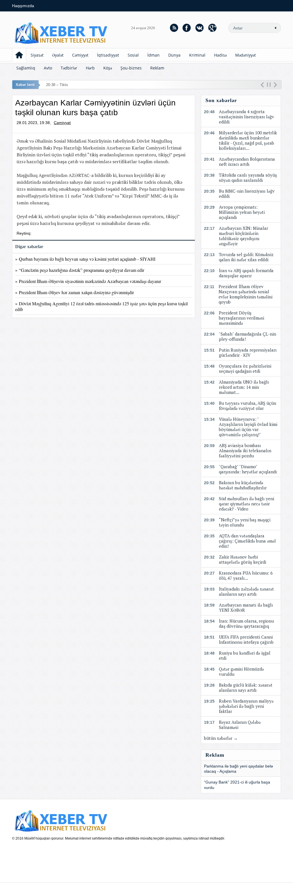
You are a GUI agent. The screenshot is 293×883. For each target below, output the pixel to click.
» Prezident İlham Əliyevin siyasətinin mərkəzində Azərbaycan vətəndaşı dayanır (88, 281)
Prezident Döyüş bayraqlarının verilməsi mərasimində (241, 318)
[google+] (212, 27)
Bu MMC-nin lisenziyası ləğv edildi (247, 193)
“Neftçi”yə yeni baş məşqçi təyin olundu (244, 522)
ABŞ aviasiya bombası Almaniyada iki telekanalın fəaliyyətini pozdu (245, 450)
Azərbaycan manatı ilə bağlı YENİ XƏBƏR (246, 607)
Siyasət (37, 55)
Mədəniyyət (245, 55)
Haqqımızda (23, 5)
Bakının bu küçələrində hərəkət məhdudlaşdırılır (243, 485)
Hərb (90, 68)
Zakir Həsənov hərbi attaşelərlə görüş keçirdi (242, 559)
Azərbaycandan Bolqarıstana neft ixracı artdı (247, 161)
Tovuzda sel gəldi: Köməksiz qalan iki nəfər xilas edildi (246, 257)
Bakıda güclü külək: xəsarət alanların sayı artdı (245, 687)
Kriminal (197, 55)
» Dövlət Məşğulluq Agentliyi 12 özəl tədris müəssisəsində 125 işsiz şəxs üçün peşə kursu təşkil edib (101, 306)
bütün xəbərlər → (221, 738)
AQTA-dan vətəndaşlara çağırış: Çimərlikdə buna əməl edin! (247, 541)
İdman (153, 55)
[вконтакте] (199, 27)
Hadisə (220, 55)
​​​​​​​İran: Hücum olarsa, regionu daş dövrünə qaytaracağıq (246, 623)
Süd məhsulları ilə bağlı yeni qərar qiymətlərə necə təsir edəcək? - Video (246, 503)
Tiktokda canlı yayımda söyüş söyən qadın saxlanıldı (248, 177)
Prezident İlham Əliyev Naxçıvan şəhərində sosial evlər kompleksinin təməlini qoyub (245, 294)
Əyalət (58, 55)
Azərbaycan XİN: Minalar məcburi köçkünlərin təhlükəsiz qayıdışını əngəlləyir (243, 236)
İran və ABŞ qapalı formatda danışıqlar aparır (246, 273)
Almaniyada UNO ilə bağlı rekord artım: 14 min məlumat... (244, 387)
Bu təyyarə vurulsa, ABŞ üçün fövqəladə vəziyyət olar (247, 405)
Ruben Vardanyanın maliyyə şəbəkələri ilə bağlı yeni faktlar (246, 706)
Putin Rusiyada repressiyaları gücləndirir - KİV (248, 352)
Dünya (174, 55)
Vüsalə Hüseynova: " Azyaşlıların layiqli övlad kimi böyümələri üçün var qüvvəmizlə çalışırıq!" (248, 426)
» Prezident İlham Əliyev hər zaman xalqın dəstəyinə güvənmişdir (74, 292)
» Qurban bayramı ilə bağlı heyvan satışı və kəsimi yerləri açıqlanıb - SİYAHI (85, 259)
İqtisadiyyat (108, 55)
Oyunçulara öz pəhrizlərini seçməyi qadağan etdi (245, 368)
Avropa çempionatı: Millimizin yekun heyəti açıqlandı (242, 212)
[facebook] (187, 27)
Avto (48, 68)
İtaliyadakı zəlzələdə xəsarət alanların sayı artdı (246, 591)
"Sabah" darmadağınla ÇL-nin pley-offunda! (247, 336)
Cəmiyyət (80, 55)
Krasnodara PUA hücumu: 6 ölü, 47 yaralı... (246, 575)
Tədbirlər (69, 68)
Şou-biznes (131, 68)
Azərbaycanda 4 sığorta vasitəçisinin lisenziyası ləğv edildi (246, 116)
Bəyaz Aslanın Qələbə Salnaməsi (240, 724)
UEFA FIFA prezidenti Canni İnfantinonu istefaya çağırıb (246, 639)
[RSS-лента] (174, 27)
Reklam (157, 68)
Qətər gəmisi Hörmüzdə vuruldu (241, 671)
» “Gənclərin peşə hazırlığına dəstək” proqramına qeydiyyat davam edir (79, 270)
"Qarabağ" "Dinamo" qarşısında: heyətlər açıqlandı (248, 469)
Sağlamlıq (25, 68)
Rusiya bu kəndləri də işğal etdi (244, 655)
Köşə (107, 68)
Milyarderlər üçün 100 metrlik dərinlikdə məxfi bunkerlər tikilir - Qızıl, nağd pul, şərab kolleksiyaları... (248, 140)
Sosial (133, 55)
